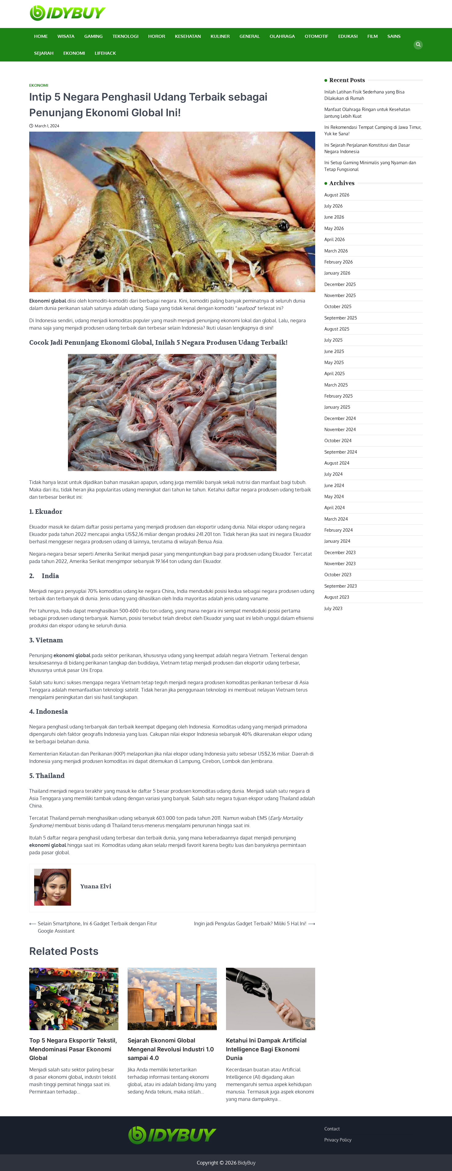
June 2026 (334, 217)
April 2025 (334, 373)
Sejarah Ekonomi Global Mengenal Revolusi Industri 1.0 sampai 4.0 (171, 1049)
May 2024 (334, 496)
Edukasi (348, 36)
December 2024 (340, 418)
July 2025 (333, 340)
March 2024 (336, 519)
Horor (156, 36)
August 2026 (336, 194)
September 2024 (340, 452)
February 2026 (338, 261)
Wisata (65, 36)
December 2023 (340, 552)
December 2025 (340, 284)
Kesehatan (188, 36)
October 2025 (337, 306)
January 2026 (337, 273)
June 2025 (334, 351)
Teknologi (125, 36)
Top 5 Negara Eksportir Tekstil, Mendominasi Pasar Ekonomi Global (73, 1049)
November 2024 (340, 429)
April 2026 (334, 239)
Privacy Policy (337, 1139)
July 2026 (333, 205)
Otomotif (316, 36)
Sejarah (44, 53)
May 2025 (334, 362)
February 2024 (338, 530)
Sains (394, 36)
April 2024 (334, 507)
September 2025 (340, 317)
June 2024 (334, 485)
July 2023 (333, 608)
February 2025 (338, 396)
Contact (332, 1128)
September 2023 (340, 586)
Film (372, 36)
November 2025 (340, 295)
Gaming (93, 36)
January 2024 (337, 541)
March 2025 (336, 384)
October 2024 (337, 440)
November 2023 (340, 563)
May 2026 (334, 228)
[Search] (418, 45)
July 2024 (333, 474)
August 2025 (336, 328)
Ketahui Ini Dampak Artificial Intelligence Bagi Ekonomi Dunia (266, 1049)
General (250, 36)
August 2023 (336, 597)
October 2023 (337, 575)
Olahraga (282, 36)
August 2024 (336, 463)
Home (41, 36)
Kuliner (220, 36)
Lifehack (105, 53)
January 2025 (337, 407)
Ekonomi (74, 53)
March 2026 (336, 250)
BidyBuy (247, 1163)
